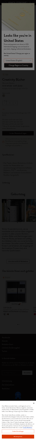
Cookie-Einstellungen (18, 431)
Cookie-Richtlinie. (27, 427)
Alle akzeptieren (18, 436)
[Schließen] (34, 403)
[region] (18, 420)
